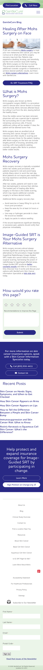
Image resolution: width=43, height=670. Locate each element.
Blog (21, 511)
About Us (21, 505)
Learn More (21, 478)
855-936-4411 (30, 273)
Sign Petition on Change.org (20, 484)
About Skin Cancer (21, 541)
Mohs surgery (27, 50)
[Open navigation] (37, 12)
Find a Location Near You (21, 529)
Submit (20, 332)
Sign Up (7, 654)
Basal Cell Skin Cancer (21, 547)
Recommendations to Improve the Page (20, 311)
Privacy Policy (21, 590)
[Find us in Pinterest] (38, 571)
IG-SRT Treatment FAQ (21, 83)
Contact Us (23, 373)
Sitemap (21, 596)
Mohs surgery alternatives (17, 73)
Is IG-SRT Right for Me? (21, 559)
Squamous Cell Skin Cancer (21, 553)
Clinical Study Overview (21, 517)
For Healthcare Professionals (21, 584)
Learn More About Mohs (21, 565)
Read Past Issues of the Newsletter (21, 659)
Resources (21, 535)
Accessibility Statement (21, 578)
